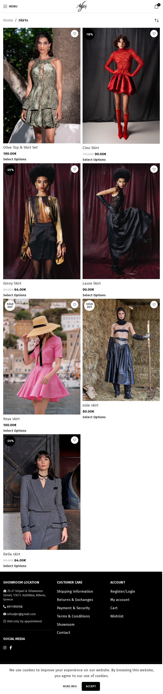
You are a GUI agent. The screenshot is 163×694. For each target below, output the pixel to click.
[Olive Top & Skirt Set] (41, 85)
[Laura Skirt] (121, 221)
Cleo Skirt (91, 148)
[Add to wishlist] (74, 33)
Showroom (65, 624)
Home (8, 20)
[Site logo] (81, 6)
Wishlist (117, 616)
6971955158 (14, 607)
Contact (63, 632)
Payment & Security (73, 608)
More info (70, 686)
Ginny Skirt (12, 283)
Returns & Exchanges (75, 600)
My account (119, 600)
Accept (91, 686)
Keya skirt (11, 419)
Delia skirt (11, 554)
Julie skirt (90, 405)
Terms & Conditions (73, 616)
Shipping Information (75, 591)
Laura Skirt (92, 283)
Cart (114, 608)
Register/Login (122, 591)
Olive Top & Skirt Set (20, 147)
